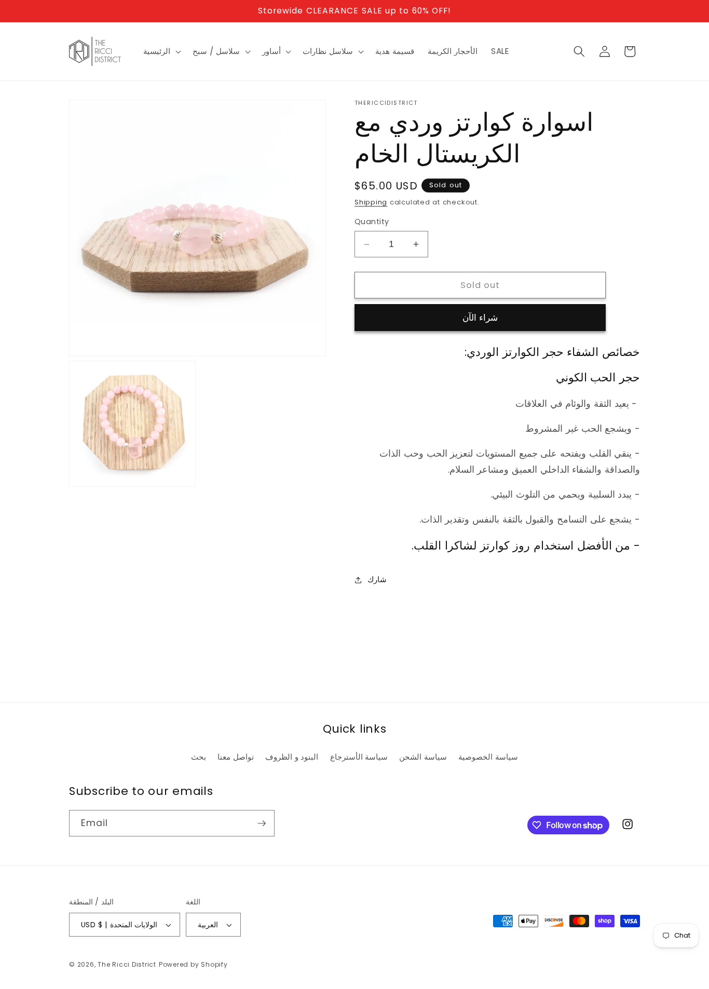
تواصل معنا (235, 756)
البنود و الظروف (291, 756)
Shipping (370, 203)
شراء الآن (480, 318)
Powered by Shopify (193, 964)
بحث (198, 756)
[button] (161, 51)
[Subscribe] (261, 823)
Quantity (371, 222)
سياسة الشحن (423, 756)
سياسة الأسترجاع (359, 756)
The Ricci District (127, 964)
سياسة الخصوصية (488, 756)
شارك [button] (377, 579)
